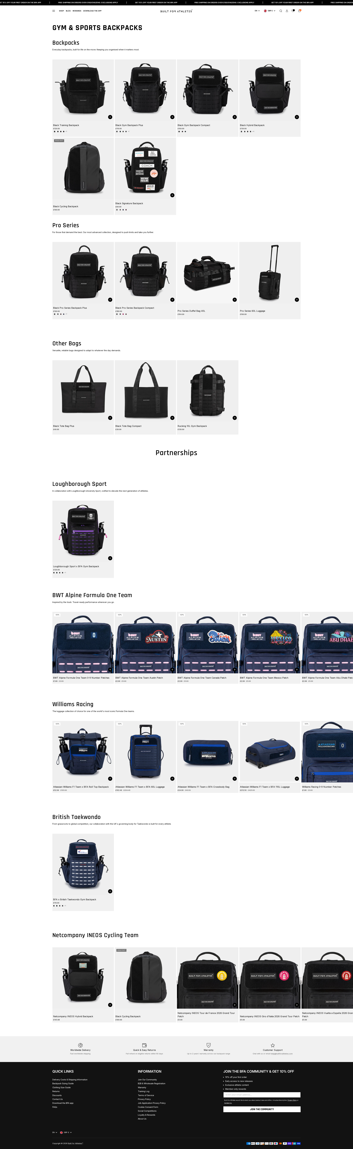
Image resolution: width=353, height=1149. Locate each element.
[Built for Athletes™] (176, 11)
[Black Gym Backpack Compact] (207, 90)
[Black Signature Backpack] (145, 168)
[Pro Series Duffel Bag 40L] (207, 272)
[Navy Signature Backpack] (123, 210)
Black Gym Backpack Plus (129, 125)
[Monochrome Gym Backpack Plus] (126, 131)
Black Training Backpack (66, 125)
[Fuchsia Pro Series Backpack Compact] (123, 314)
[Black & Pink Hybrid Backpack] (248, 131)
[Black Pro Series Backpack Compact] (145, 272)
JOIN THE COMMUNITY (262, 1109)
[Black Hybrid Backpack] (270, 90)
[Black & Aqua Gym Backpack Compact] (185, 131)
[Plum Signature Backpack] (126, 210)
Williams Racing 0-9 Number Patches (321, 786)
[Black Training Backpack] (83, 90)
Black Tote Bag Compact (128, 426)
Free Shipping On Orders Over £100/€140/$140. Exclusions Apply (88, 3)
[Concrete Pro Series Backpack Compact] (120, 314)
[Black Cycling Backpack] (83, 168)
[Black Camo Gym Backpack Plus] (123, 131)
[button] (281, 11)
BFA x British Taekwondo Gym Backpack (74, 899)
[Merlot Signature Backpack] (120, 210)
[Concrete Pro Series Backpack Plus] (58, 314)
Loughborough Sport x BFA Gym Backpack (76, 566)
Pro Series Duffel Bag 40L (191, 311)
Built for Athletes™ (75, 1143)
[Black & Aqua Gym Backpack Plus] (120, 131)
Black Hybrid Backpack (252, 125)
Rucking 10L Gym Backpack (192, 426)
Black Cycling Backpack (65, 206)
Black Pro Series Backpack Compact (134, 307)
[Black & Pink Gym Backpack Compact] (182, 131)
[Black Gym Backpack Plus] (145, 90)
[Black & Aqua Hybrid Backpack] (250, 131)
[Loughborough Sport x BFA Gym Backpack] (83, 531)
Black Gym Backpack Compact (194, 125)
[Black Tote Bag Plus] (83, 391)
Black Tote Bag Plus (63, 426)
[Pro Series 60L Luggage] (270, 272)
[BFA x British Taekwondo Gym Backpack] (83, 864)
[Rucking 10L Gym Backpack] (207, 391)
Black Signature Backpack (129, 203)
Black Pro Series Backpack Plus (70, 307)
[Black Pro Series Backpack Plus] (83, 272)
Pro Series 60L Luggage (252, 311)
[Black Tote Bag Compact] (145, 391)
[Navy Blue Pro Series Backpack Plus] (64, 314)
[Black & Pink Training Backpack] (64, 131)
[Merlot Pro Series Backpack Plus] (61, 314)
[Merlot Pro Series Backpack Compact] (126, 314)
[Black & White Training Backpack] (58, 131)
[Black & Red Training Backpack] (61, 131)
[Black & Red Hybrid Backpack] (245, 131)
